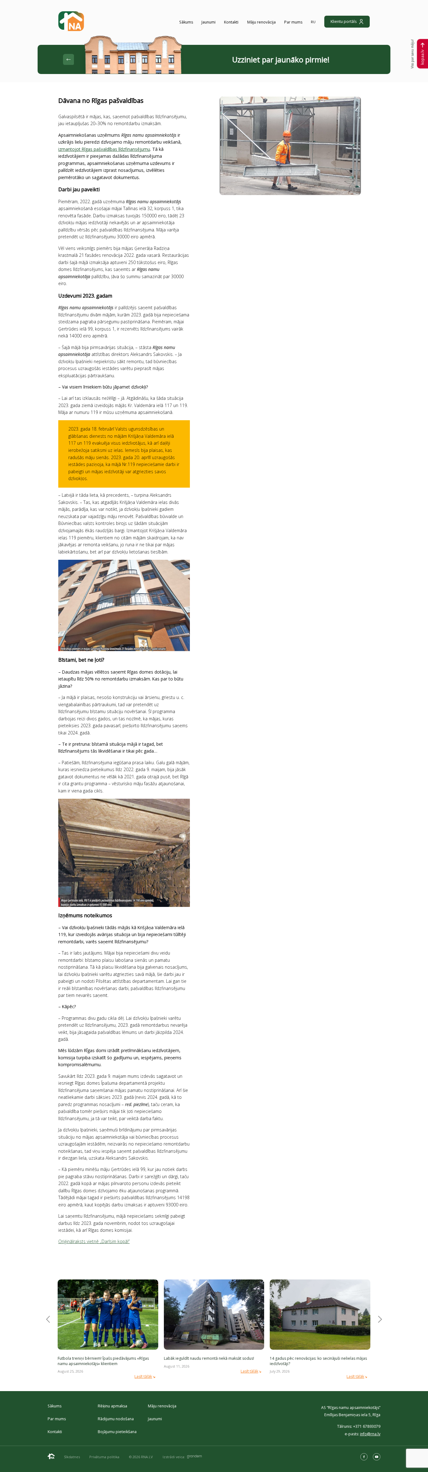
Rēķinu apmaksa (112, 1406)
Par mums (293, 22)
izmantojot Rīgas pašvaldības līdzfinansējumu (104, 149)
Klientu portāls (344, 21)
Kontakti (231, 22)
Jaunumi (208, 22)
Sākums (186, 22)
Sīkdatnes (72, 1456)
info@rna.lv (370, 1434)
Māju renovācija (261, 22)
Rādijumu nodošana (116, 1419)
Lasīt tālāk (143, 1376)
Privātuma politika (104, 1456)
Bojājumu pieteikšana (117, 1431)
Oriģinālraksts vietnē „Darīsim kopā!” (94, 1241)
